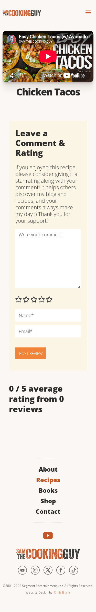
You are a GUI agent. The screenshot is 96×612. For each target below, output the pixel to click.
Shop (48, 500)
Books (48, 489)
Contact (48, 510)
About (48, 468)
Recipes (48, 479)
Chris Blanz (62, 592)
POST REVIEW (30, 353)
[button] (88, 13)
